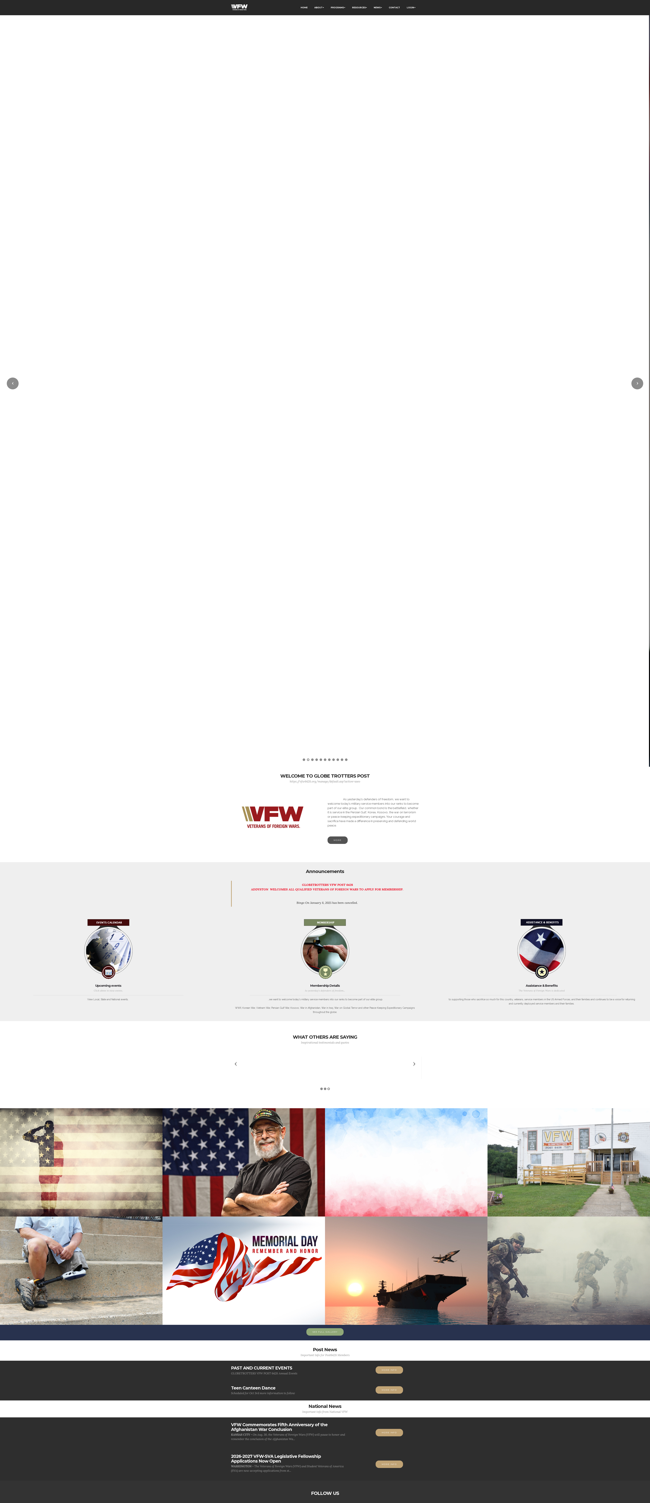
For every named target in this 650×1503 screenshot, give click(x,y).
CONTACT (394, 7)
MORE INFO (389, 1370)
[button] (13, 383)
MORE (338, 840)
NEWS (377, 7)
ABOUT (318, 7)
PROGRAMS (337, 7)
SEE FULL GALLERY (325, 1332)
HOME (304, 7)
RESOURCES (359, 7)
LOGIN (410, 7)
